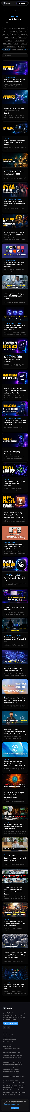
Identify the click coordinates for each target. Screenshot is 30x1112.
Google (7, 37)
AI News (9, 40)
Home (3, 10)
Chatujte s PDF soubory (9, 1039)
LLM (6, 31)
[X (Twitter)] (8, 1027)
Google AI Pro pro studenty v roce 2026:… (14, 1085)
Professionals (7, 43)
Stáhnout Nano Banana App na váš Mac (13, 1076)
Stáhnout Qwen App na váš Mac (11, 1074)
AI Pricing (21, 46)
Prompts (24, 43)
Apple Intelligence (11, 46)
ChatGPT (6, 28)
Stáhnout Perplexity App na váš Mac (12, 1064)
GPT (14, 37)
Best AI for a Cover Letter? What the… (13, 1089)
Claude (14, 34)
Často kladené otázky (8, 1037)
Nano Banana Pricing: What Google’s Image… (14, 1092)
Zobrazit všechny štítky (19, 49)
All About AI (9, 10)
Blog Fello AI (15, 16)
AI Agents (7, 49)
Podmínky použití (7, 1046)
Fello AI (8, 3)
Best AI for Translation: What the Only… (13, 1087)
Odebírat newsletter (8, 1041)
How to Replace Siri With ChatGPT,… (12, 1094)
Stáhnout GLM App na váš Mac (11, 1071)
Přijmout (15, 1108)
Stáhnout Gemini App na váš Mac (12, 1060)
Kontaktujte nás (7, 1044)
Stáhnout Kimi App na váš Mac (11, 1069)
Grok (16, 43)
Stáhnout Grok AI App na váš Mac (12, 1067)
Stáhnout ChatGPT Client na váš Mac (12, 1055)
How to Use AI (22, 28)
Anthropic (22, 37)
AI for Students (19, 40)
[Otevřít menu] (14, 3)
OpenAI (14, 31)
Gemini (5, 34)
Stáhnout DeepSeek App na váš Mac (12, 1062)
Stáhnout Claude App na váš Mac (12, 1057)
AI (14, 28)
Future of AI (23, 34)
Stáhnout (23, 3)
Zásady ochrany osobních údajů (11, 1048)
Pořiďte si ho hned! (12, 1023)
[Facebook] (4, 1027)
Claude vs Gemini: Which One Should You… (14, 1082)
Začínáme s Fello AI (8, 1034)
